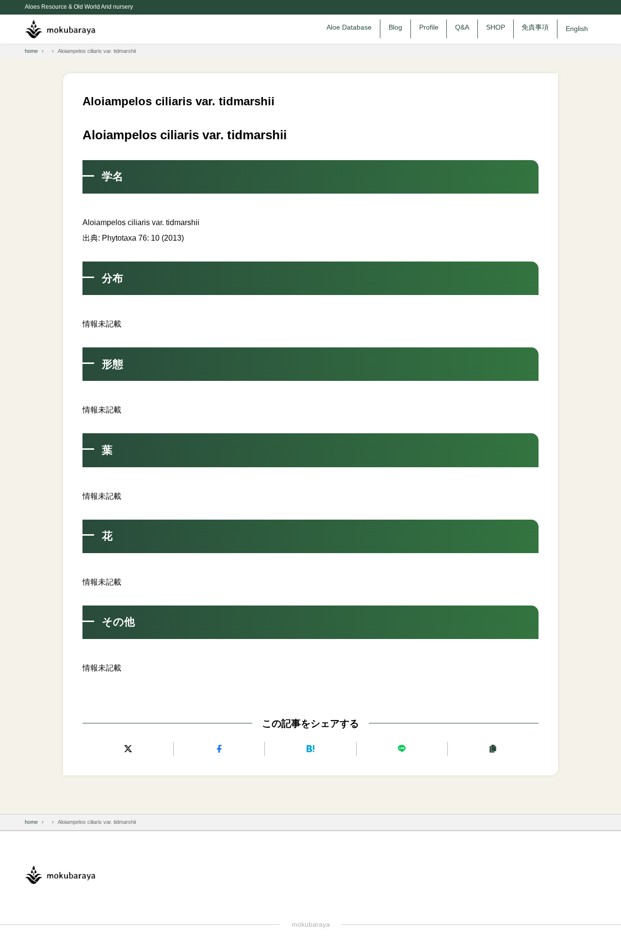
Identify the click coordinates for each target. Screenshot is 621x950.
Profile (429, 27)
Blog (395, 27)
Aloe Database (349, 27)
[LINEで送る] (402, 749)
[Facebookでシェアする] (219, 749)
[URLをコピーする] (493, 749)
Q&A (462, 27)
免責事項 (535, 27)
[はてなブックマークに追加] (310, 749)
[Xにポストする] (127, 749)
